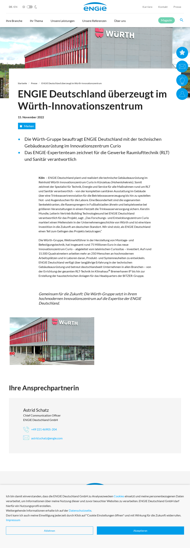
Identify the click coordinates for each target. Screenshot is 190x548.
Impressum (13, 520)
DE (11, 6)
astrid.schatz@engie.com (47, 438)
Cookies (119, 496)
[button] (14, 22)
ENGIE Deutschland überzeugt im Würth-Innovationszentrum (71, 83)
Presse (177, 6)
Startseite (22, 83)
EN (15, 6)
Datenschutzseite (80, 510)
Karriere (147, 6)
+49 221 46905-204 (44, 429)
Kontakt (163, 6)
